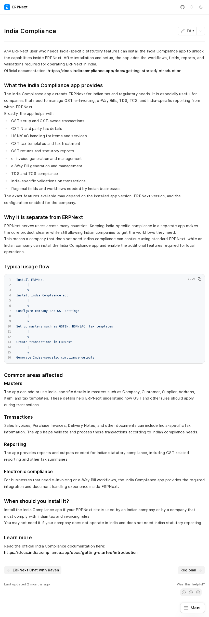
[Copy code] (200, 279)
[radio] (183, 592)
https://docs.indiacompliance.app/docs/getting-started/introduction (114, 70)
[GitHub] (182, 7)
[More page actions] (201, 31)
